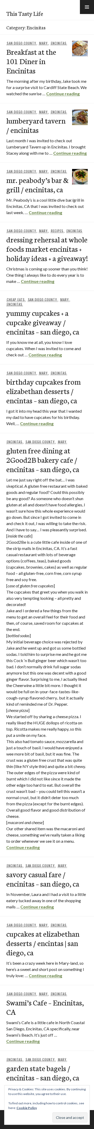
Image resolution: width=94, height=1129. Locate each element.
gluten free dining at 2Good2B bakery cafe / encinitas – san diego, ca (42, 459)
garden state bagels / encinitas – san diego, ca (42, 1073)
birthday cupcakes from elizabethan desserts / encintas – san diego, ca (43, 390)
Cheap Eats (16, 299)
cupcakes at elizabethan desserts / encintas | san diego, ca (42, 942)
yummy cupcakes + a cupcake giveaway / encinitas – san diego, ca (42, 322)
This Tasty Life (24, 13)
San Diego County (21, 43)
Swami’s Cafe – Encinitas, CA (45, 1007)
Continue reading (63, 93)
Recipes (57, 230)
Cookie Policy (26, 1108)
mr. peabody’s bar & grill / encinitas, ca (37, 184)
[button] (87, 7)
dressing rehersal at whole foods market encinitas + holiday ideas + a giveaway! (47, 248)
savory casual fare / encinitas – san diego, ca (42, 879)
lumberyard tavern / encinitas (36, 125)
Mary (43, 43)
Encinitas (59, 43)
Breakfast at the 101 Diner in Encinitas (31, 61)
